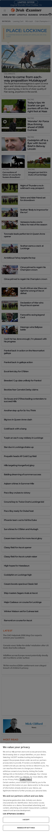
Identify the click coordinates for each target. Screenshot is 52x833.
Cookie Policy (25, 779)
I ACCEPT (26, 819)
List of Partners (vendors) (13, 813)
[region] (26, 788)
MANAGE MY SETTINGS (26, 828)
